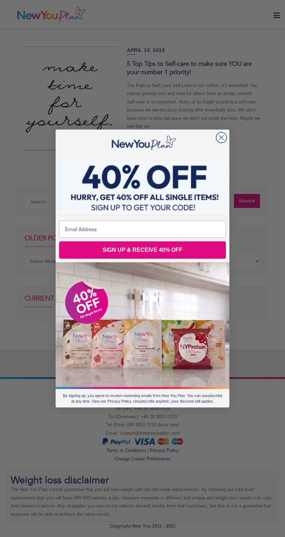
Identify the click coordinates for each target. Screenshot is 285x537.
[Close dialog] (221, 137)
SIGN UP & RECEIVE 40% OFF (142, 250)
